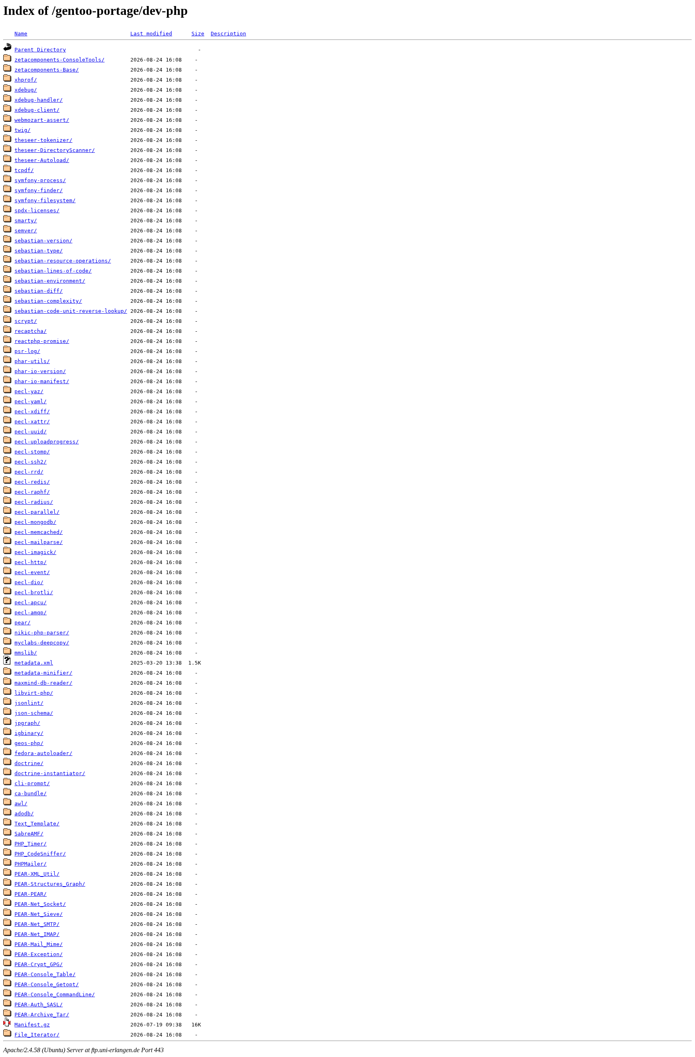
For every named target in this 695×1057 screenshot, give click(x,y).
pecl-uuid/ (30, 432)
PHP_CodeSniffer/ (40, 854)
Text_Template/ (37, 824)
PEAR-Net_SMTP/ (37, 924)
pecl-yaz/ (28, 391)
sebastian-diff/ (38, 291)
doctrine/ (28, 763)
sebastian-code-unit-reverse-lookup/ (70, 311)
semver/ (25, 231)
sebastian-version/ (43, 241)
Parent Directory (40, 50)
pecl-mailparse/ (38, 542)
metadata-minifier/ (43, 673)
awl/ (20, 803)
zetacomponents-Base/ (46, 70)
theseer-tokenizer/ (43, 140)
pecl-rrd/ (28, 472)
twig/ (22, 130)
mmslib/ (25, 653)
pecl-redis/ (32, 482)
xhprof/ (25, 80)
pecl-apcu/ (30, 602)
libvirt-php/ (33, 693)
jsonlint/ (28, 703)
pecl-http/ (30, 562)
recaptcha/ (30, 331)
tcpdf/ (24, 170)
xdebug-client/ (37, 110)
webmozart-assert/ (41, 120)
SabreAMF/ (28, 834)
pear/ (22, 623)
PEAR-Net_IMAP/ (37, 934)
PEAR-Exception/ (38, 954)
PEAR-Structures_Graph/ (49, 884)
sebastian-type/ (38, 251)
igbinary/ (28, 733)
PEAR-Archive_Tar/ (41, 1015)
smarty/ (25, 221)
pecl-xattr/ (32, 422)
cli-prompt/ (32, 783)
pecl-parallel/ (37, 512)
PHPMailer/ (30, 864)
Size (197, 34)
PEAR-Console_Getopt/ (46, 984)
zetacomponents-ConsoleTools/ (59, 60)
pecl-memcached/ (38, 532)
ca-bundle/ (30, 793)
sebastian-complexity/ (48, 301)
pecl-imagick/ (35, 552)
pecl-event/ (32, 572)
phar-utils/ (32, 361)
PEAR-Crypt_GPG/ (38, 964)
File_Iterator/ (37, 1035)
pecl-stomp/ (32, 452)
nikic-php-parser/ (41, 633)
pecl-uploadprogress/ (46, 442)
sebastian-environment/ (49, 281)
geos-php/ (28, 743)
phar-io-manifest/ (41, 381)
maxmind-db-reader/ (43, 683)
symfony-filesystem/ (45, 200)
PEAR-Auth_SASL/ (38, 1005)
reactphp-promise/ (41, 341)
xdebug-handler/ (38, 100)
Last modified (151, 34)
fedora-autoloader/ (43, 753)
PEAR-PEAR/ (30, 894)
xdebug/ (25, 90)
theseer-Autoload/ (41, 160)
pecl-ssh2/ (30, 462)
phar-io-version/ (40, 371)
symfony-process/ (40, 180)
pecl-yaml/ (30, 401)
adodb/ (24, 814)
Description (228, 34)
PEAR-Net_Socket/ (40, 904)
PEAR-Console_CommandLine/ (54, 994)
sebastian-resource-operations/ (62, 261)
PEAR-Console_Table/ (45, 974)
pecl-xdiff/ (32, 411)
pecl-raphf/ (32, 492)
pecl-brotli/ (33, 592)
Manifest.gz (32, 1025)
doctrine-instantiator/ (49, 773)
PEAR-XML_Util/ (37, 874)
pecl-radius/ (33, 502)
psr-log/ (27, 351)
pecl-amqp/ (30, 613)
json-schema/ (33, 713)
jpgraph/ (27, 723)
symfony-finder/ (38, 190)
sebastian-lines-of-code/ (53, 271)
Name (20, 34)
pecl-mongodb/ (35, 522)
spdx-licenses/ (37, 210)
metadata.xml (33, 663)
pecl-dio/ (28, 582)
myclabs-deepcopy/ (41, 643)
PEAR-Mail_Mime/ (38, 944)
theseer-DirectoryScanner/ (54, 150)
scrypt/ (25, 321)
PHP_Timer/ (30, 844)
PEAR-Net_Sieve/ (38, 914)
